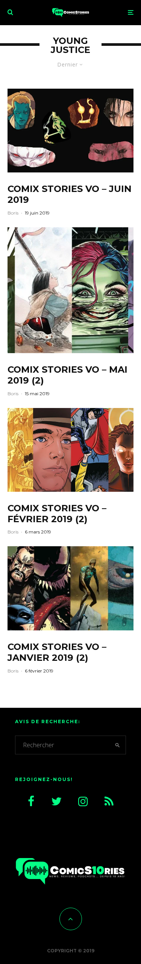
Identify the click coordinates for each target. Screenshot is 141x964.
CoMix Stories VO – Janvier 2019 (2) (57, 652)
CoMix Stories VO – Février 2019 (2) (57, 513)
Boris (13, 213)
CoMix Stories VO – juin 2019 (70, 194)
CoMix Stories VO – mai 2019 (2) (67, 375)
